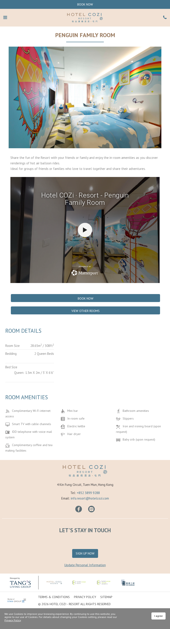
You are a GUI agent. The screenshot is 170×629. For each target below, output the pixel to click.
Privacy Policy (85, 597)
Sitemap (106, 597)
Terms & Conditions (54, 597)
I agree (158, 616)
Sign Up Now (85, 553)
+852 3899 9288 (88, 493)
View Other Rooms (85, 311)
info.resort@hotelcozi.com (90, 498)
